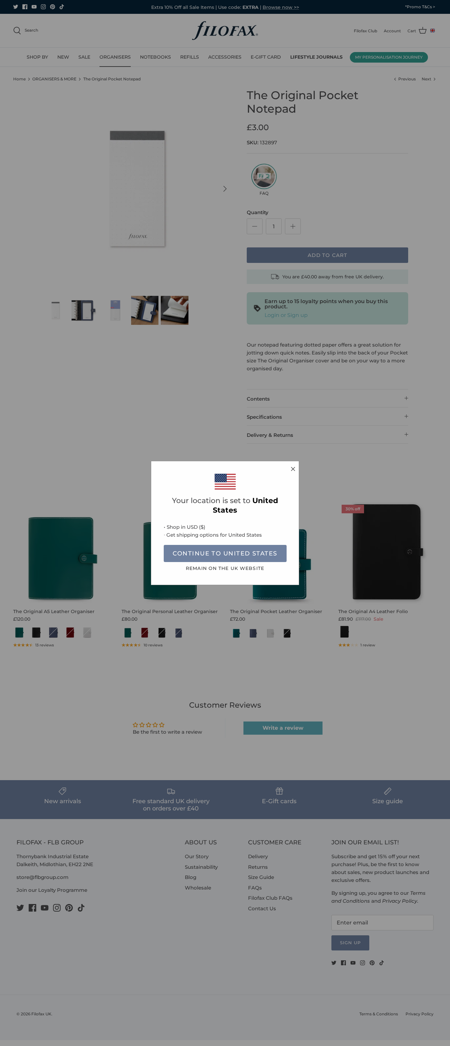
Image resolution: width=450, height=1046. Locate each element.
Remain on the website (225, 568)
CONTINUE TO (225, 553)
